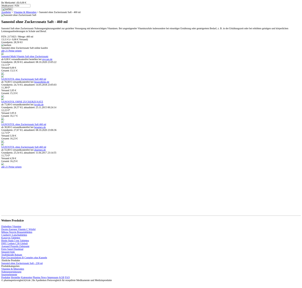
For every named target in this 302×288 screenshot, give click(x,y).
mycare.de (47, 59)
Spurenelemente (9, 274)
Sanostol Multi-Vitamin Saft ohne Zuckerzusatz (24, 56)
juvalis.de (39, 104)
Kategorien (26, 277)
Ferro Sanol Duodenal (12, 249)
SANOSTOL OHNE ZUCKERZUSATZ (22, 101)
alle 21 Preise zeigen (11, 50)
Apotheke (6, 12)
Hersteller (15, 277)
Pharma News (40, 277)
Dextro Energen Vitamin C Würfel (18, 229)
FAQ (67, 277)
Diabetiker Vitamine (11, 226)
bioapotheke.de (41, 82)
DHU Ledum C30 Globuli (14, 243)
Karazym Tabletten (10, 237)
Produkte (5, 277)
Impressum (52, 277)
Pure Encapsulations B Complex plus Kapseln (24, 257)
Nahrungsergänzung (11, 271)
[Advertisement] (95, 190)
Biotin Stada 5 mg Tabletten (15, 240)
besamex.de (40, 127)
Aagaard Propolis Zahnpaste (15, 246)
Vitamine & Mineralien (25, 12)
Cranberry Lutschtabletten (14, 235)
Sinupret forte (8, 252)
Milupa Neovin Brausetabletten (16, 232)
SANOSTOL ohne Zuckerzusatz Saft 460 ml (23, 79)
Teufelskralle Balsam (11, 254)
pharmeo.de (40, 149)
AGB (61, 277)
